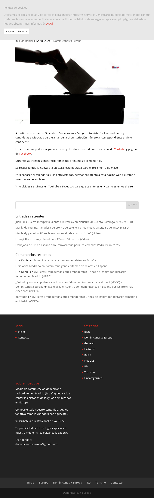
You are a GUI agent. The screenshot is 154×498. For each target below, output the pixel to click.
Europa (43, 482)
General (89, 343)
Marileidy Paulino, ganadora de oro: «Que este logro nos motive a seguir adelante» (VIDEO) (72, 227)
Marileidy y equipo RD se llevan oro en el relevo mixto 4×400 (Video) (57, 233)
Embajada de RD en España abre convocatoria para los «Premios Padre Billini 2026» (68, 245)
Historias (89, 349)
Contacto (23, 337)
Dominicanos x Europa (67, 41)
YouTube (119, 149)
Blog (87, 331)
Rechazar (22, 31)
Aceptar (9, 31)
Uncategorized (93, 378)
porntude (21, 297)
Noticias (89, 360)
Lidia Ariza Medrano (28, 266)
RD (86, 366)
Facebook (25, 153)
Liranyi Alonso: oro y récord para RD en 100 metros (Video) (52, 239)
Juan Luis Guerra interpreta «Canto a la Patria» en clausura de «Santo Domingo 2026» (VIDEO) (74, 222)
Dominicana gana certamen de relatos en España (65, 260)
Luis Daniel (26, 41)
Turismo (89, 372)
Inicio (21, 331)
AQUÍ (49, 23)
